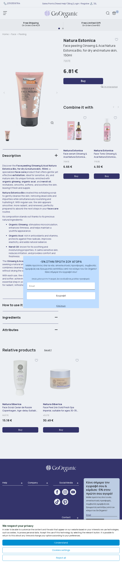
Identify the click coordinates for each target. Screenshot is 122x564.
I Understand (61, 542)
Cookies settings (61, 550)
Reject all (61, 557)
